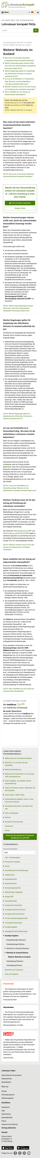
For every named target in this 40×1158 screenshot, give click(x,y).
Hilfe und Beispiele (11, 813)
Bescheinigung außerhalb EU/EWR (16, 533)
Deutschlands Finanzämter (11, 1075)
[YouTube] (28, 1153)
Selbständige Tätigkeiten (14, 892)
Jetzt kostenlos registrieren (21, 203)
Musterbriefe (6, 1082)
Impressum (9, 826)
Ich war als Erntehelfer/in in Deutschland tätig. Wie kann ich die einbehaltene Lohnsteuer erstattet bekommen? (19, 81)
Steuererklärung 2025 (17, 105)
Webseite (12, 541)
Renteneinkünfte (11, 883)
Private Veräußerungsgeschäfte (16, 918)
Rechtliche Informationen (14, 822)
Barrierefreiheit (7, 1118)
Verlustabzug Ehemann (14, 961)
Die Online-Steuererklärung (16, 7)
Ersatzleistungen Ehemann (16, 940)
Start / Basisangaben (12, 857)
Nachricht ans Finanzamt (14, 970)
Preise (4, 1121)
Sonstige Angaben (9, 42)
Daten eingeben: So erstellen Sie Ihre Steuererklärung (18, 782)
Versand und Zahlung (9, 1124)
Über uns (5, 1087)
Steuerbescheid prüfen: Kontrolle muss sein (19, 807)
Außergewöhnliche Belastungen (16, 931)
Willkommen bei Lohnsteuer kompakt (18, 758)
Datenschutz (6, 1114)
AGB (3, 1111)
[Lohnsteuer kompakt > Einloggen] (38, 12)
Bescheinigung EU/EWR (22, 531)
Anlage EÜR (9, 897)
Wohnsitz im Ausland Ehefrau (17, 953)
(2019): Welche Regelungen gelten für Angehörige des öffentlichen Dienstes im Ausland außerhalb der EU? (17, 416)
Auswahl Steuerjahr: (10, 849)
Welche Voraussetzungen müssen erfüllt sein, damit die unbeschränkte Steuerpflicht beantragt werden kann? (20, 65)
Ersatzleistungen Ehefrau (15, 944)
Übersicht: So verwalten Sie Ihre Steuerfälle (16, 764)
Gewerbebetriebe (11, 901)
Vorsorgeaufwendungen (13, 923)
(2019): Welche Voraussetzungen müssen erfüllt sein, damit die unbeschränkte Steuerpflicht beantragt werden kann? (18, 308)
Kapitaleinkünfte (11, 879)
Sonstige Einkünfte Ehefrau (15, 914)
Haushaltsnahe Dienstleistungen (16, 870)
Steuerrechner (7, 1079)
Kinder (7, 866)
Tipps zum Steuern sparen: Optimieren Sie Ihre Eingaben (20, 789)
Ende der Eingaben (11, 974)
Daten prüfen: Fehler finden (14, 795)
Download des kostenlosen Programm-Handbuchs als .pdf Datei (20, 836)
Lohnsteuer (7, 464)
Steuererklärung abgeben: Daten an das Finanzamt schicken (19, 800)
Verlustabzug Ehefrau (14, 965)
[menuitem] (30, 12)
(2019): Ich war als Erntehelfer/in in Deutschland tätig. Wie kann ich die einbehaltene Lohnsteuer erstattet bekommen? (20, 488)
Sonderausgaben (11, 927)
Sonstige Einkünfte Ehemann (15, 910)
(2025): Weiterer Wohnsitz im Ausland (18, 110)
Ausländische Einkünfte (13, 905)
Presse (7, 830)
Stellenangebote (7, 1098)
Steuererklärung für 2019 (14, 103)
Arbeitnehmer (9, 875)
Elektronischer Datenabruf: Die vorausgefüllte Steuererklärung (19, 775)
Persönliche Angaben (12, 862)
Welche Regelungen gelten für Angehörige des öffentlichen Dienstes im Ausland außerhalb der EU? (20, 73)
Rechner (8, 817)
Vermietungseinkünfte (13, 888)
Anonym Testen (20, 208)
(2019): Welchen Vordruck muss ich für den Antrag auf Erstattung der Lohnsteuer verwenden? (18, 547)
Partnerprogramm (8, 1095)
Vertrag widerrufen (9, 1128)
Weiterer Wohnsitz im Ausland (20, 45)
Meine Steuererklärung (13, 770)
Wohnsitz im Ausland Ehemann (17, 948)
